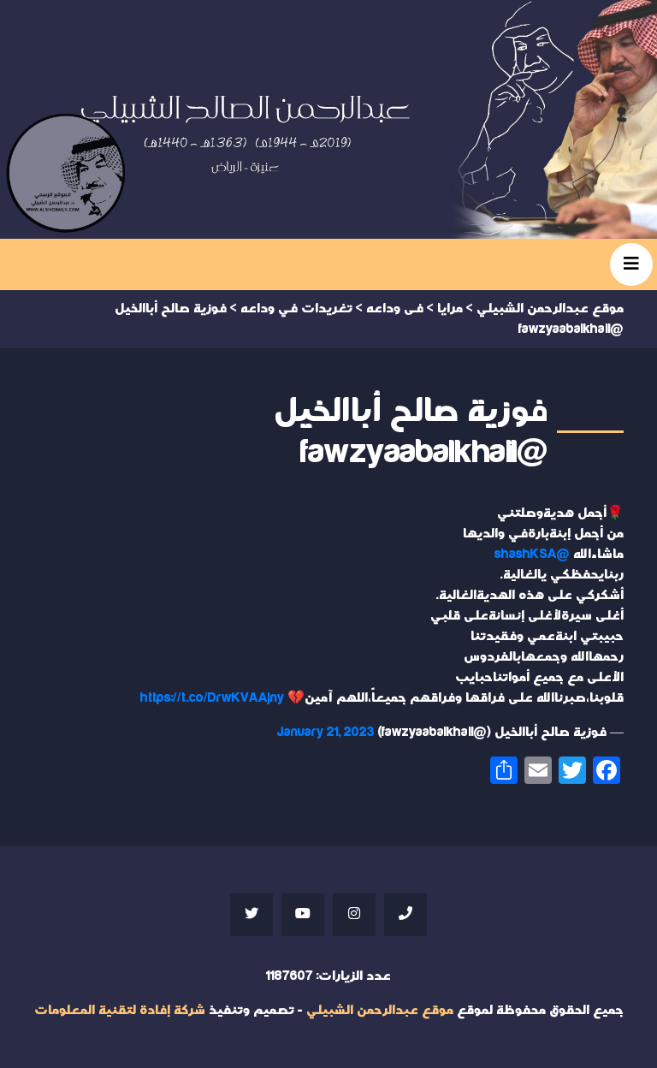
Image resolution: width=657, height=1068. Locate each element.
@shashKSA (532, 554)
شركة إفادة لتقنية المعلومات (119, 1010)
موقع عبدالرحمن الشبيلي (379, 1010)
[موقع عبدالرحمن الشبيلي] (328, 119)
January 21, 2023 (326, 732)
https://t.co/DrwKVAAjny (212, 697)
